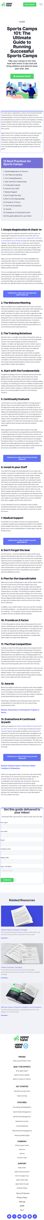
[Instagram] (14, 1216)
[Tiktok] (35, 1216)
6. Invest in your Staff (11, 189)
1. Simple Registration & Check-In (15, 171)
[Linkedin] (24, 1216)
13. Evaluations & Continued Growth (16, 213)
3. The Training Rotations (12, 178)
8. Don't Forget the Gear (12, 195)
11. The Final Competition (12, 206)
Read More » (4, 938)
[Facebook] (9, 1216)
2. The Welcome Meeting (12, 175)
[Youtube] (19, 1216)
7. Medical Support (10, 192)
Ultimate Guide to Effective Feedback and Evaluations (21, 1007)
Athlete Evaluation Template (11, 967)
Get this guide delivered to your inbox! (17, 216)
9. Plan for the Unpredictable (14, 199)
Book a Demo (30, 4)
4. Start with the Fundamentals (15, 182)
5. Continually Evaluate (11, 185)
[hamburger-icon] (41, 4)
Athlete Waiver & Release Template (14, 930)
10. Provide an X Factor (12, 202)
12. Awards (7, 209)
